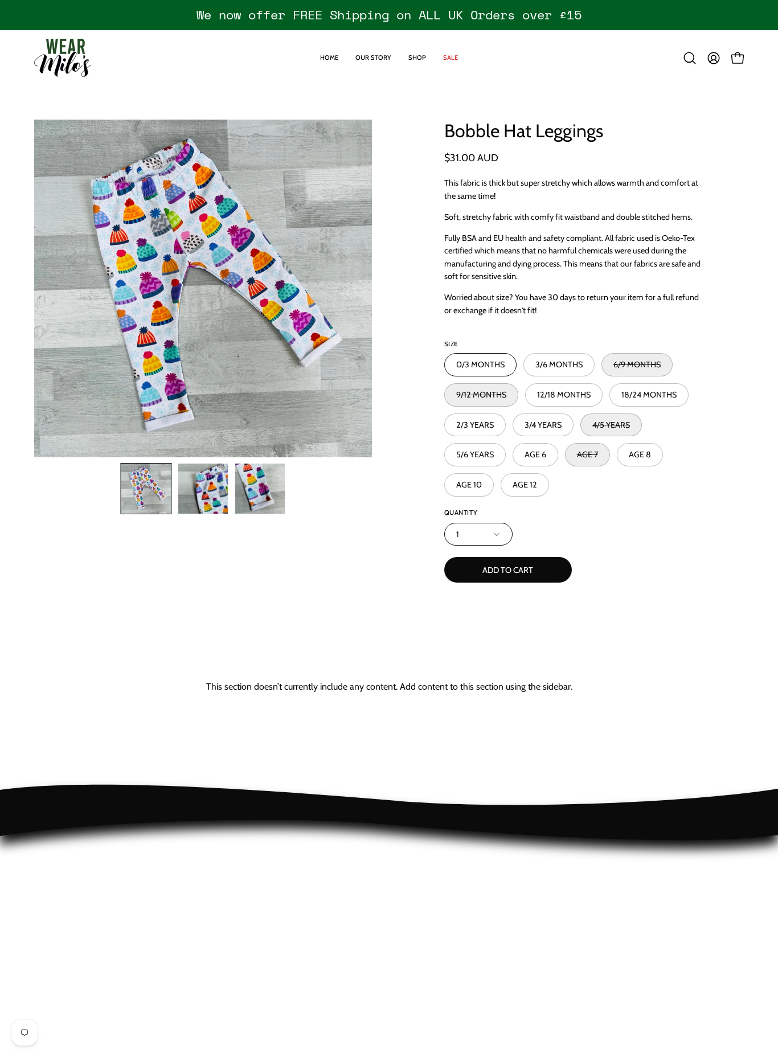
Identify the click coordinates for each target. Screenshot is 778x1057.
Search (47, 921)
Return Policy (59, 846)
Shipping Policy (63, 865)
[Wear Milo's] (62, 58)
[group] (389, 15)
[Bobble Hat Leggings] (146, 488)
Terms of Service (66, 903)
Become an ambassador (81, 940)
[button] (690, 58)
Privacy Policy (60, 884)
